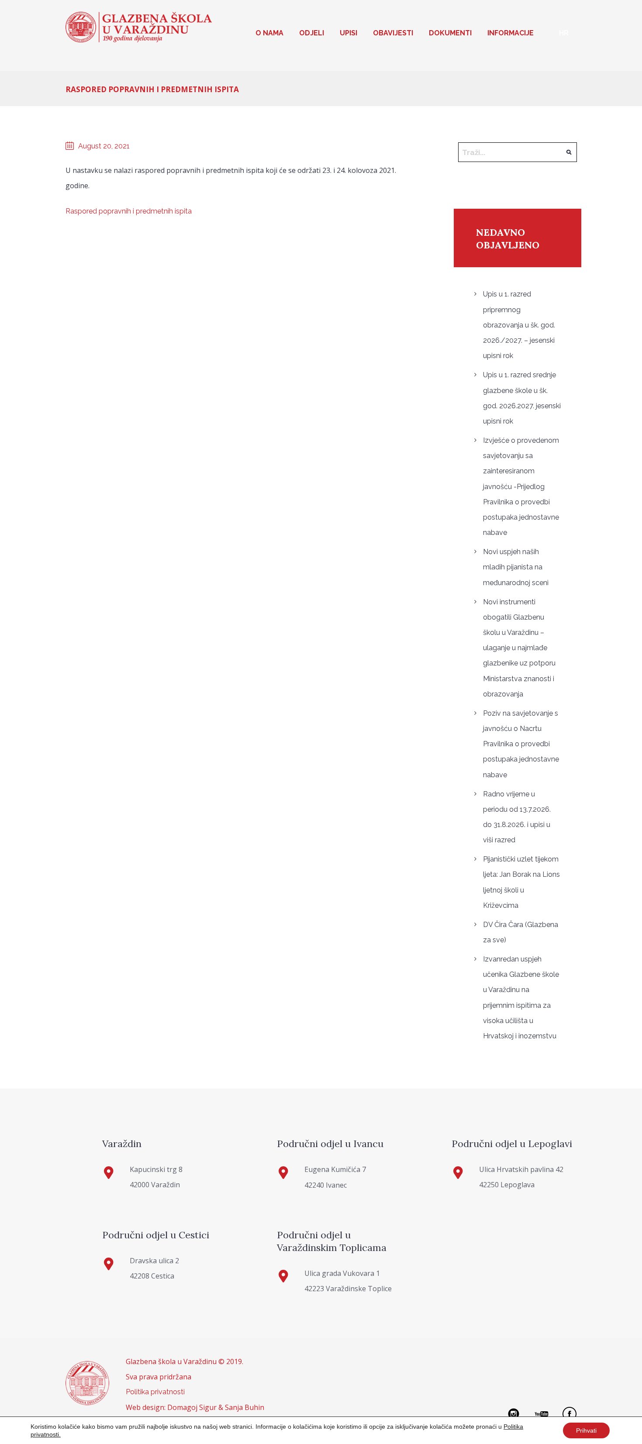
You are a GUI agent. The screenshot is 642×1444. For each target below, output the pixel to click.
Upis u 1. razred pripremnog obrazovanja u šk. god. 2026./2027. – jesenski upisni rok (519, 325)
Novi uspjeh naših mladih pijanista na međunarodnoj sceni (516, 567)
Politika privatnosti (155, 1392)
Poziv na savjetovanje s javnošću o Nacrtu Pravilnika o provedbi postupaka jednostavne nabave (521, 744)
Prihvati (586, 1430)
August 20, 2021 (104, 146)
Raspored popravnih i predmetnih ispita (129, 211)
